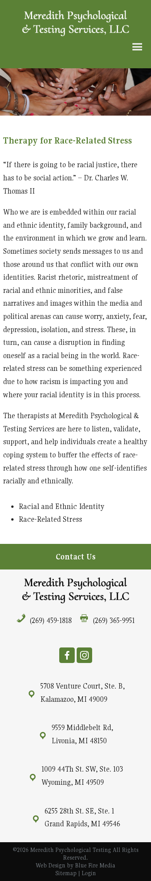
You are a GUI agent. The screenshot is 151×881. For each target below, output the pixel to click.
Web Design (50, 865)
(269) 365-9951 (114, 620)
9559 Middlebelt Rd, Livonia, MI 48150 (82, 734)
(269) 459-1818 (51, 620)
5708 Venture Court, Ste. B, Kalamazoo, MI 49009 (82, 692)
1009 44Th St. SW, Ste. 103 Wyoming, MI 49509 (82, 775)
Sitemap (66, 873)
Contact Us (76, 556)
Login (89, 873)
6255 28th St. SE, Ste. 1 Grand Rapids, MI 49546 (82, 817)
